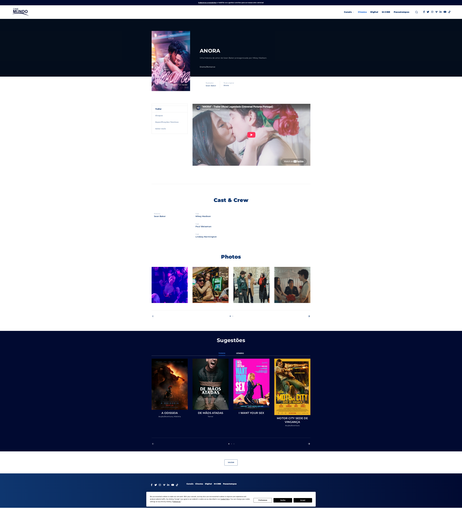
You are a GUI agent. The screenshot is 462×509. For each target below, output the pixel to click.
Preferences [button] (177, 502)
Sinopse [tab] (159, 116)
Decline (282, 500)
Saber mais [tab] (160, 129)
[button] (153, 316)
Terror (210, 416)
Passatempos (401, 12)
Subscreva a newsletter (207, 2)
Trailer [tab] (158, 109)
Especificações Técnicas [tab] (167, 122)
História (177, 416)
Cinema (362, 12)
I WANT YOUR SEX (251, 413)
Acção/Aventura (165, 416)
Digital (374, 12)
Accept (302, 500)
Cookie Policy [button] (225, 499)
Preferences (262, 500)
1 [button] (230, 316)
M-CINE (386, 12)
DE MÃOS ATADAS (210, 413)
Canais (348, 12)
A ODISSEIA (169, 413)
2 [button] (232, 316)
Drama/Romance (207, 67)
